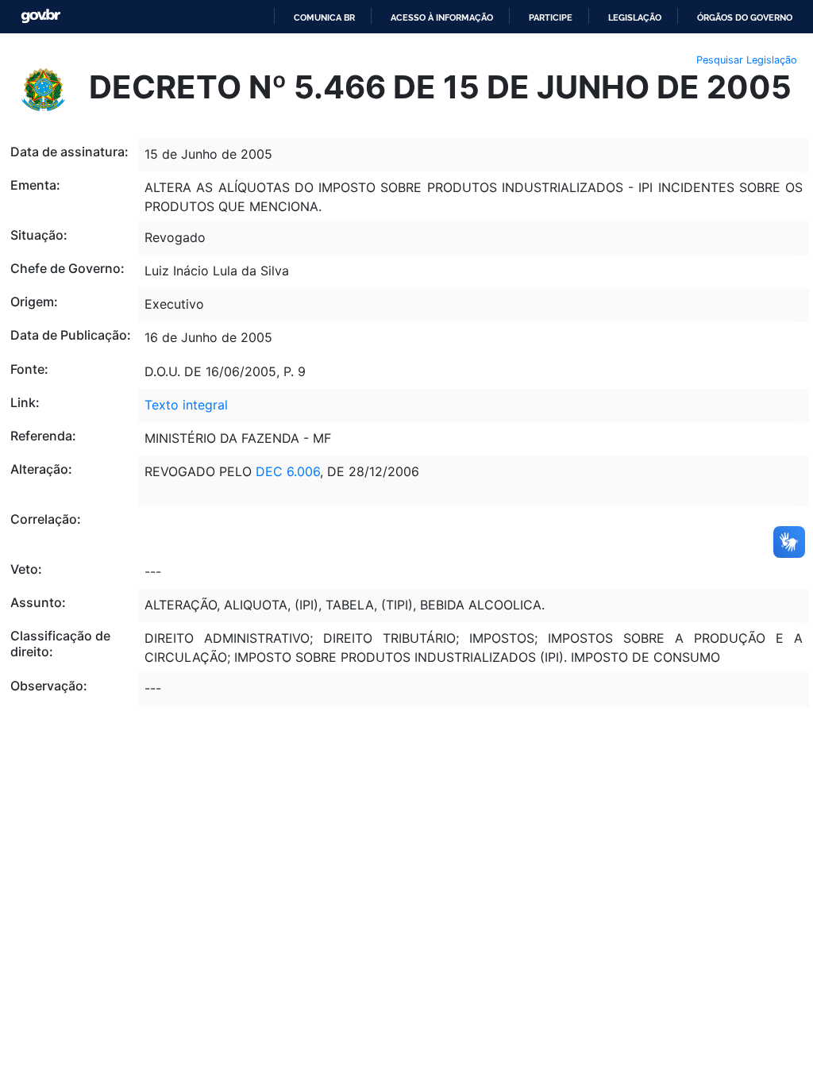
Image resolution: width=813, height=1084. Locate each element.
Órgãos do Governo (744, 17)
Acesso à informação (442, 17)
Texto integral (186, 405)
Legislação (634, 17)
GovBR (40, 16)
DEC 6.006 (288, 471)
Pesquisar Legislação (746, 60)
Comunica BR (324, 17)
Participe (550, 17)
